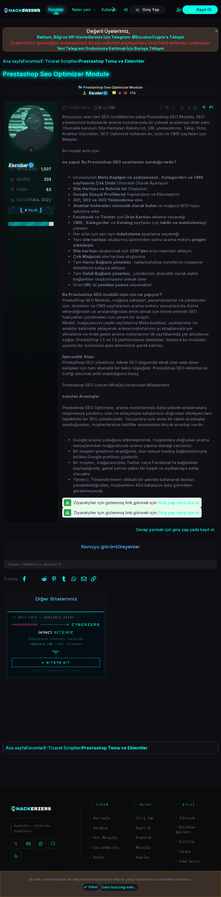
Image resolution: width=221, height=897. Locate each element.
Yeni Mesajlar (105, 838)
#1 (211, 107)
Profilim (143, 838)
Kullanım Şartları (184, 829)
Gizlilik (186, 842)
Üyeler (98, 857)
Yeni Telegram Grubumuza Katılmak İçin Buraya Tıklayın (110, 48)
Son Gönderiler (106, 848)
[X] (16, 844)
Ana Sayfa (101, 818)
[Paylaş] (204, 107)
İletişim (187, 818)
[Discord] (28, 844)
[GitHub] (53, 844)
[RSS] (16, 856)
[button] (94, 10)
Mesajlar (143, 848)
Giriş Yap (144, 818)
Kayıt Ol (143, 828)
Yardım (185, 852)
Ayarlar (142, 857)
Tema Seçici (189, 861)
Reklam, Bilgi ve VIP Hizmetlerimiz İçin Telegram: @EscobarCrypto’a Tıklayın (110, 37)
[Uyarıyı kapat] (215, 30)
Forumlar (56, 9)
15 (167, 107)
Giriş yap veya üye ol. (179, 502)
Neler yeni (81, 9)
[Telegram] (41, 844)
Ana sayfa (31, 9)
